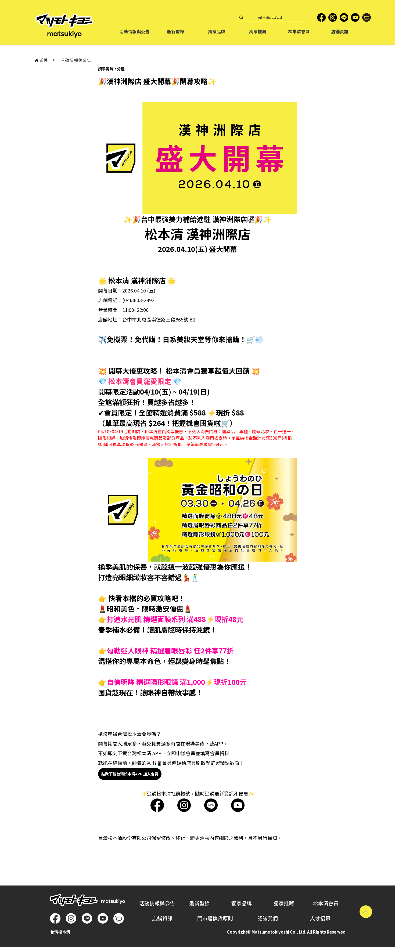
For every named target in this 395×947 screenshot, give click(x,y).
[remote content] (197, 805)
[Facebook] (321, 17)
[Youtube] (103, 918)
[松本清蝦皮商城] (366, 17)
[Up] (366, 911)
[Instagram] (332, 17)
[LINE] (344, 17)
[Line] (87, 918)
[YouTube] (355, 17)
